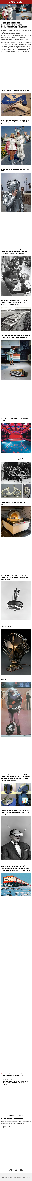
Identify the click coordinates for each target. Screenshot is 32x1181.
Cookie (28, 1177)
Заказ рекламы (5, 1177)
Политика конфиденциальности (17, 1177)
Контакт (16, 1179)
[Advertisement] (16, 70)
